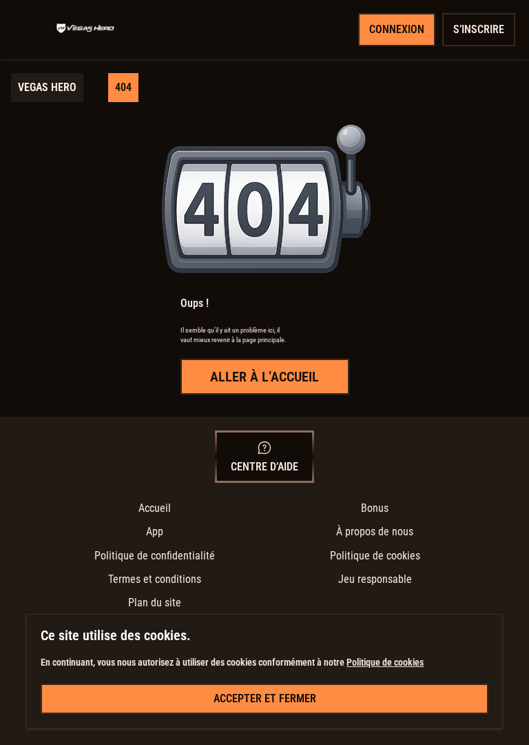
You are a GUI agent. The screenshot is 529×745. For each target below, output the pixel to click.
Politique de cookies (375, 555)
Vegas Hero (47, 87)
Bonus (374, 508)
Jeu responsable (375, 579)
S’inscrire (478, 29)
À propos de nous (374, 531)
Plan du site (154, 602)
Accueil (154, 508)
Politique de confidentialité (154, 555)
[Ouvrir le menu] (32, 29)
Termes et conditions (154, 579)
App (154, 531)
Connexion (396, 29)
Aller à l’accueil (264, 376)
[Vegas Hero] (85, 29)
